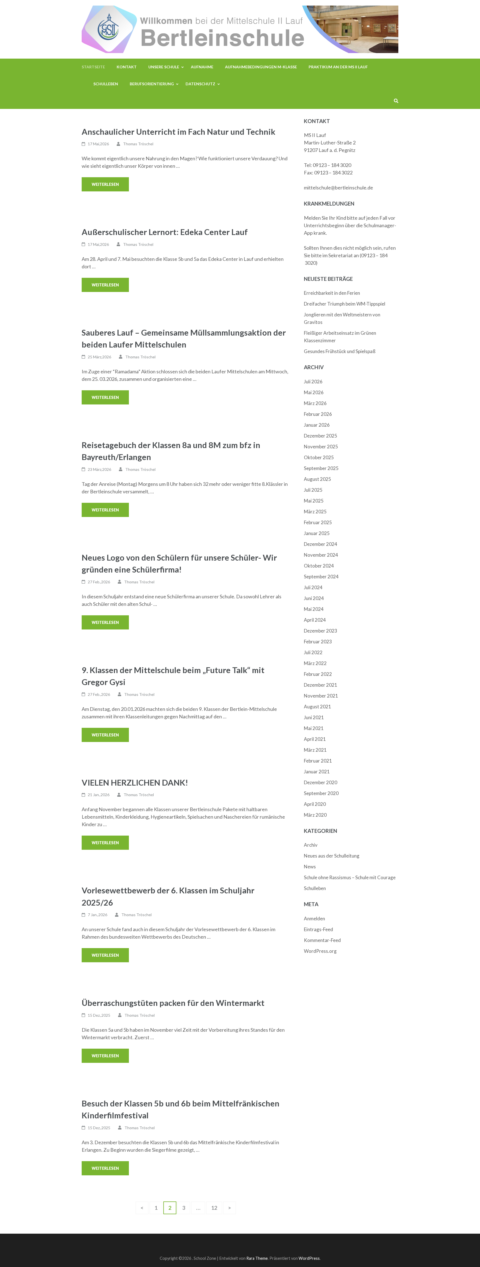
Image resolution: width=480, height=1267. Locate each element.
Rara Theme (257, 1258)
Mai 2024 (314, 609)
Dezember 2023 (320, 631)
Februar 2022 (318, 674)
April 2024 (315, 620)
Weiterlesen (105, 184)
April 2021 (315, 739)
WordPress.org (320, 951)
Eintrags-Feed (318, 929)
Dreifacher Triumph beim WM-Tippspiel (344, 304)
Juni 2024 (314, 598)
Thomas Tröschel (138, 143)
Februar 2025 (318, 522)
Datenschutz (200, 83)
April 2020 (315, 804)
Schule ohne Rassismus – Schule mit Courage (350, 877)
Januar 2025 (317, 533)
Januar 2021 (317, 771)
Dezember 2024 (320, 544)
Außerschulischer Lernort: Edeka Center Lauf (165, 232)
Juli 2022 (313, 652)
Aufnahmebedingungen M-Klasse (261, 66)
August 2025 (317, 479)
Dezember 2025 (320, 436)
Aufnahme (202, 66)
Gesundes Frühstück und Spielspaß (340, 351)
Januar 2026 (317, 425)
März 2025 (315, 511)
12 (216, 1207)
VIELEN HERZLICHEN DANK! (136, 782)
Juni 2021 (314, 717)
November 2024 (321, 555)
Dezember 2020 (320, 782)
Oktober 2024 (319, 566)
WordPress (309, 1258)
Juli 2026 (313, 381)
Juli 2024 (313, 587)
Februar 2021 (318, 761)
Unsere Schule (163, 66)
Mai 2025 (314, 501)
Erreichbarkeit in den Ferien (332, 293)
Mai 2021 (314, 728)
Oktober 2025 (319, 457)
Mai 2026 (314, 392)
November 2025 (321, 446)
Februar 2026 (318, 414)
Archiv (311, 845)
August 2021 (317, 706)
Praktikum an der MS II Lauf (338, 66)
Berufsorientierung (152, 83)
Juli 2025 (313, 490)
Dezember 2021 (320, 685)
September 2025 (321, 468)
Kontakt (127, 66)
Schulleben (105, 83)
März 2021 (315, 750)
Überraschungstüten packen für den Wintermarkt (174, 1003)
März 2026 (315, 403)
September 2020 (321, 793)
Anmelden (314, 918)
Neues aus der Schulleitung (331, 856)
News (310, 866)
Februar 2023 (318, 641)
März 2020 (315, 815)
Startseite (93, 66)
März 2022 (315, 663)
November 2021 (321, 696)
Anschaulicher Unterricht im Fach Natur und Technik (178, 131)
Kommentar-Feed (322, 940)
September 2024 (321, 576)
